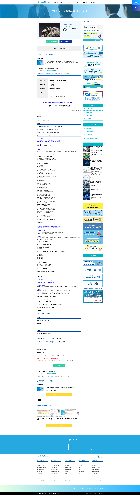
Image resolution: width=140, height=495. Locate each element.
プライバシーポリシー (93, 493)
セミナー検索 (39, 463)
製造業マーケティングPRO (55, 480)
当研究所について (94, 2)
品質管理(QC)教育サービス (55, 471)
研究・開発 (65, 26)
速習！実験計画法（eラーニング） (71, 419)
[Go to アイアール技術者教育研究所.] (37, 19)
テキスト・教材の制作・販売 (55, 465)
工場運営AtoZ (67, 473)
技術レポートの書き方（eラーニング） (43, 419)
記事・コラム (85, 2)
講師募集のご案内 (95, 473)
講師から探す (88, 118)
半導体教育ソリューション (55, 469)
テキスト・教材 (77, 2)
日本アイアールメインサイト (96, 480)
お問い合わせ (89, 488)
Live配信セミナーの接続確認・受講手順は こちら (47, 341)
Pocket (46, 399)
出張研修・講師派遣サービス (41, 467)
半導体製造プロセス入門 (68, 467)
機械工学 (80, 463)
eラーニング (69, 2)
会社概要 (74, 488)
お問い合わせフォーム (95, 463)
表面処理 (80, 480)
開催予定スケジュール (40, 465)
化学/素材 (65, 24)
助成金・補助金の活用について (97, 469)
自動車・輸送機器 (81, 471)
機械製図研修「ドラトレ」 (41, 469)
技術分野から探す (89, 108)
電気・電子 (80, 465)
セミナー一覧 (59, 425)
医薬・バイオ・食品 (81, 473)
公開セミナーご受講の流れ (96, 467)
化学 (79, 467)
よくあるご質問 (94, 465)
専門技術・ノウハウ (72, 26)
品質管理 (66, 463)
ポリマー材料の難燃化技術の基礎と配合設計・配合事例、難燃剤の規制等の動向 (59, 61)
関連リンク (100, 493)
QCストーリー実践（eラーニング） (57, 419)
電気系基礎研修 (39, 471)
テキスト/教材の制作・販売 (81, 446)
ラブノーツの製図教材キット (55, 467)
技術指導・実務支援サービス (55, 473)
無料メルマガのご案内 (95, 471)
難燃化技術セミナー (51, 70)
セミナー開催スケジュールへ (65, 41)
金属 (79, 469)
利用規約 (87, 493)
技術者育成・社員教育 (68, 480)
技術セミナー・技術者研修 (59, 2)
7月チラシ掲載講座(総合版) (41, 480)
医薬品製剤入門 (67, 471)
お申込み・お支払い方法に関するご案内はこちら (47, 342)
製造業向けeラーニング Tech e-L (56, 463)
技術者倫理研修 (39, 473)
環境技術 (70, 24)
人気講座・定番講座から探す (91, 138)
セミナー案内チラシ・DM (99, 488)
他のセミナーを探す (59, 394)
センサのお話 (67, 465)
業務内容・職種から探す (90, 112)
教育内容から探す (89, 115)
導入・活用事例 (58, 446)
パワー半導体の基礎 (68, 469)
